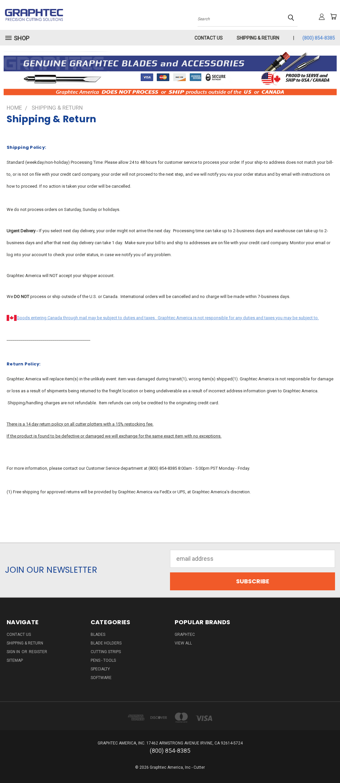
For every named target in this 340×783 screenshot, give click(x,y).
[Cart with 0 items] (333, 16)
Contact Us (209, 38)
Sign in (14, 651)
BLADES (98, 634)
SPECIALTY (100, 669)
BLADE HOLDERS (106, 643)
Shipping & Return (258, 38)
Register (38, 651)
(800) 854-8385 (318, 38)
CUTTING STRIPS (106, 651)
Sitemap (15, 660)
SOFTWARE (101, 677)
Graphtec (185, 634)
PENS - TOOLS (103, 660)
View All (183, 643)
